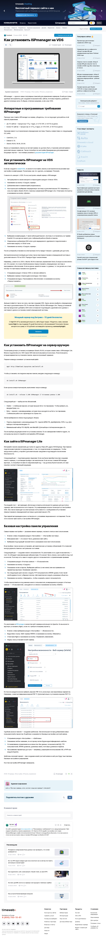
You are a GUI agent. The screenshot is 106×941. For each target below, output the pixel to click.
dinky (83, 272)
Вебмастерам (64, 912)
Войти (99, 23)
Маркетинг (51, 28)
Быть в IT (27, 30)
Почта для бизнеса (80, 918)
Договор (46, 927)
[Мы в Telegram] (4, 924)
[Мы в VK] (9, 924)
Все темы (7, 28)
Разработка (22, 28)
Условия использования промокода (38, 336)
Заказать (38, 331)
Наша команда (95, 917)
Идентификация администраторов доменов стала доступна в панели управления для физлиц (88, 190)
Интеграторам (64, 915)
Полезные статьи (95, 923)
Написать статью (96, 28)
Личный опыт (8, 30)
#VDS (22, 92)
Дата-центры (94, 920)
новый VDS (21, 169)
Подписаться (83, 121)
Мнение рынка (18, 30)
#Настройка (35, 92)
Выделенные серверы (81, 924)
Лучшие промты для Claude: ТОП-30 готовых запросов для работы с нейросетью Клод (87, 89)
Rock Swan (85, 304)
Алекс (83, 320)
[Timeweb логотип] (21, 910)
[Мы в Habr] (18, 924)
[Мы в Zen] (27, 924)
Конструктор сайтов (50, 912)
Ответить (67, 825)
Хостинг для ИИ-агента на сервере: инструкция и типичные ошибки (30, 883)
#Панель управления (46, 92)
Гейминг (64, 28)
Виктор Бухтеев (86, 293)
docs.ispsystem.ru (26, 829)
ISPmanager (20, 624)
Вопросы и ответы (49, 924)
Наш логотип (63, 918)
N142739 (4, 932)
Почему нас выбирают (50, 918)
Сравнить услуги (49, 915)
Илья (83, 309)
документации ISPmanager (44, 152)
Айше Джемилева (87, 283)
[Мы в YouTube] (13, 924)
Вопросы (23, 23)
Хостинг (77, 912)
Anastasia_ (85, 278)
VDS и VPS (78, 915)
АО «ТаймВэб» (12, 929)
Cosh (83, 315)
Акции (46, 933)
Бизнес (58, 28)
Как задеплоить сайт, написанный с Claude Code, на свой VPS (27, 872)
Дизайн (44, 28)
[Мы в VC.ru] (23, 924)
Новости (14, 28)
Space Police (85, 288)
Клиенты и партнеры (50, 921)
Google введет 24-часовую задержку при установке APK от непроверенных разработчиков (87, 213)
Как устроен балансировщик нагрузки (20, 893)
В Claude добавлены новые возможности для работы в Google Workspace (88, 236)
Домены (77, 921)
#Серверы (28, 92)
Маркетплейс (32, 23)
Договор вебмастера (66, 921)
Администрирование (33, 28)
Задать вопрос (84, 28)
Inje (83, 299)
